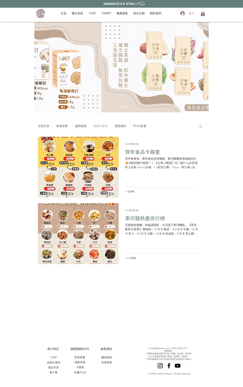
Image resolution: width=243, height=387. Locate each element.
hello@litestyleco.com (160, 348)
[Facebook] (168, 365)
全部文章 (43, 126)
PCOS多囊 (139, 126)
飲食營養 (62, 126)
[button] (203, 13)
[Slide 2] (122, 106)
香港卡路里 (100, 126)
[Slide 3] (126, 106)
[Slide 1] (117, 107)
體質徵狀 (120, 126)
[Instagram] (160, 365)
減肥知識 (80, 126)
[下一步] (203, 67)
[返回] (39, 67)
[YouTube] (177, 365)
